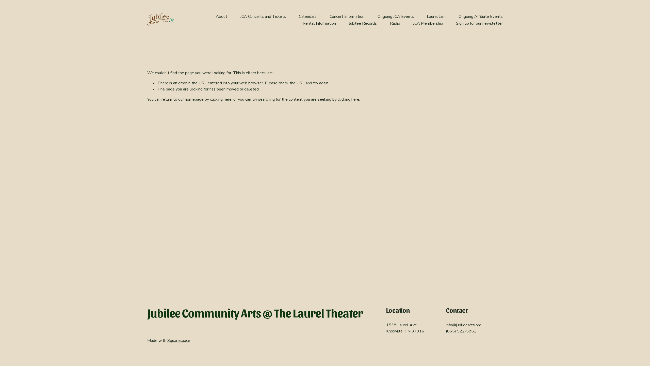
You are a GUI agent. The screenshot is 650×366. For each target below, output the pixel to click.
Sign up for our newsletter (479, 23)
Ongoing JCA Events (396, 16)
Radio (395, 23)
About (221, 16)
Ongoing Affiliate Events (481, 16)
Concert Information (347, 16)
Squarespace (178, 340)
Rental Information (319, 23)
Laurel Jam (436, 16)
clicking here (221, 99)
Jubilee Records (363, 23)
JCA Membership (428, 23)
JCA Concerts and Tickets (263, 16)
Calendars (308, 16)
